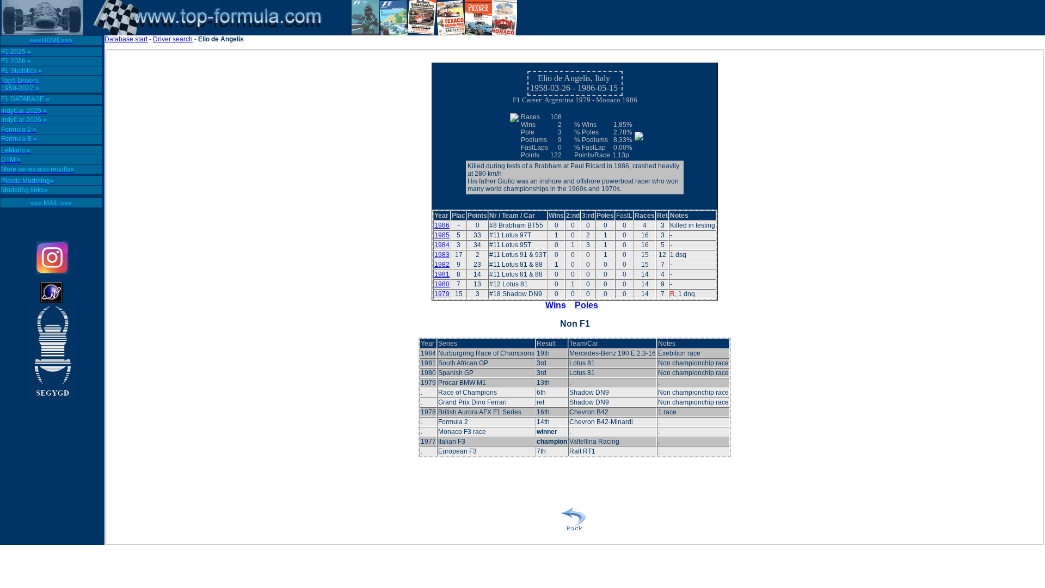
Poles (586, 305)
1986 (442, 225)
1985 (442, 235)
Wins (555, 305)
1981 (442, 274)
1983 (442, 255)
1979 (442, 294)
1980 (442, 284)
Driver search (173, 39)
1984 (442, 245)
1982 (442, 264)
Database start (125, 39)
